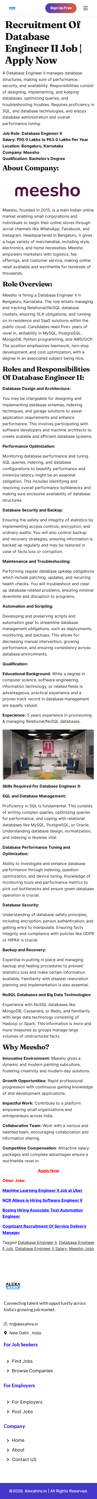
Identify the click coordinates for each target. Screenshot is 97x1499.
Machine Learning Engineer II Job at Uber (42, 1190)
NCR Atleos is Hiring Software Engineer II (42, 1200)
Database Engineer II (37, 1242)
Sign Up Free (61, 8)
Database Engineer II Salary (41, 1248)
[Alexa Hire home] (12, 8)
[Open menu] (84, 8)
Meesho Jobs (81, 1248)
